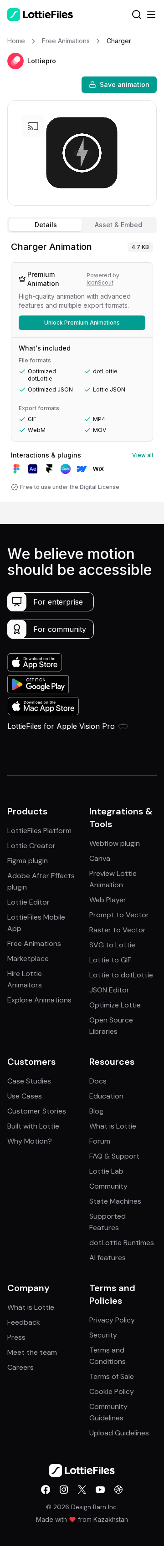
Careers (20, 1367)
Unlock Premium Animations (82, 322)
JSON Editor (109, 990)
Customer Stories (36, 1111)
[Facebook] (45, 1489)
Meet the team (32, 1352)
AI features (107, 1257)
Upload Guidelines (119, 1433)
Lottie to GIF (110, 960)
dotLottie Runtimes (121, 1242)
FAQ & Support (114, 1156)
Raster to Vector (117, 930)
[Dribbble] (118, 1489)
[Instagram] (63, 1489)
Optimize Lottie (115, 1005)
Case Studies (29, 1081)
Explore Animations (39, 1000)
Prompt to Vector (119, 915)
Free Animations (34, 943)
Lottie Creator (31, 845)
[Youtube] (100, 1489)
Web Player (107, 900)
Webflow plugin (114, 843)
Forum (99, 1141)
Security (103, 1335)
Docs (98, 1081)
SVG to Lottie (112, 945)
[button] (15, 61)
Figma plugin (27, 860)
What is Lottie (112, 1126)
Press (16, 1337)
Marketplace (28, 958)
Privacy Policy (112, 1320)
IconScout (100, 282)
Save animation (124, 84)
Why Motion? (29, 1141)
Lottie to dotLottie (121, 975)
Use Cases (24, 1096)
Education (106, 1096)
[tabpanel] (82, 369)
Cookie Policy (111, 1391)
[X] (82, 1489)
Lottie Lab (106, 1171)
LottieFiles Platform (39, 830)
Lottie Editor (28, 902)
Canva (99, 858)
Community (108, 1186)
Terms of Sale (111, 1376)
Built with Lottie (33, 1126)
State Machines (115, 1201)
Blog (96, 1111)
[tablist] (82, 225)
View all (142, 455)
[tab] (45, 225)
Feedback (23, 1322)
